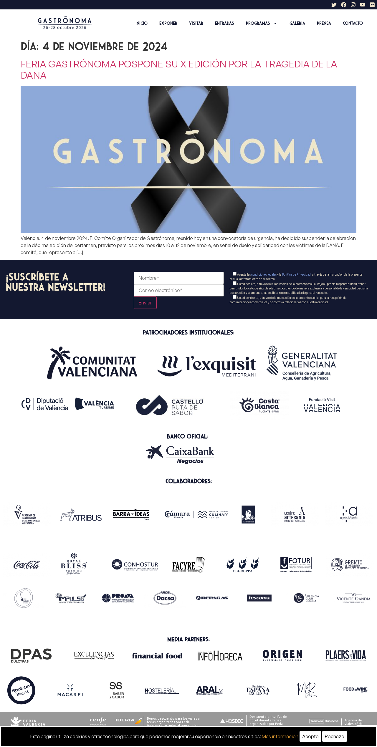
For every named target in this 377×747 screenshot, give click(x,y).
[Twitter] (334, 4)
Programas (258, 23)
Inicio (141, 23)
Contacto (353, 23)
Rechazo (334, 736)
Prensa (324, 23)
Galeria (297, 23)
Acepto (310, 736)
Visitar (196, 23)
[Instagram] (353, 4)
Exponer (168, 23)
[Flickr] (372, 4)
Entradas (224, 23)
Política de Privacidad (296, 274)
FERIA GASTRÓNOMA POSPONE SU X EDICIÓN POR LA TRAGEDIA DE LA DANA (179, 69)
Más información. (281, 736)
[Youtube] (362, 4)
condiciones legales (264, 274)
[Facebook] (343, 4)
